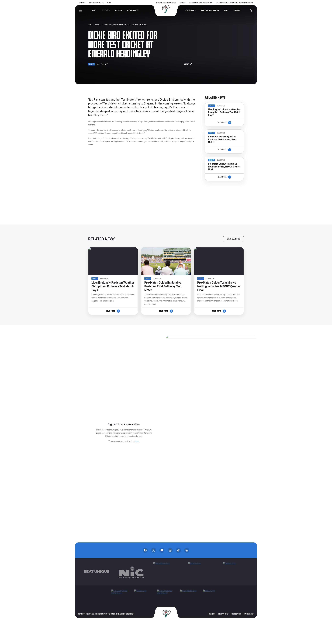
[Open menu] (80, 11)
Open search (251, 11)
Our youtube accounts (161, 550)
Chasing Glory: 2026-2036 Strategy (200, 3)
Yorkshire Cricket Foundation (166, 3)
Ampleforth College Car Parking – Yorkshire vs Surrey (234, 3)
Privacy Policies (223, 614)
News (94, 10)
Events (237, 10)
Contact (182, 3)
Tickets (118, 10)
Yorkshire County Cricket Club (166, 9)
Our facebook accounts (145, 550)
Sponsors (82, 3)
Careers (212, 614)
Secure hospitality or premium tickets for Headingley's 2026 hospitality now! (224, 197)
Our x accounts (153, 550)
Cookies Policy (236, 614)
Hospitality (190, 10)
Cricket (97, 25)
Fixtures (106, 10)
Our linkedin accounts (186, 550)
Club (226, 10)
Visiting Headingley (210, 10)
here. (137, 441)
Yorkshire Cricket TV (96, 3)
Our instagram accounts (170, 550)
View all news (233, 239)
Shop (108, 3)
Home (89, 25)
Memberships (133, 10)
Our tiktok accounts (178, 550)
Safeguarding (249, 614)
